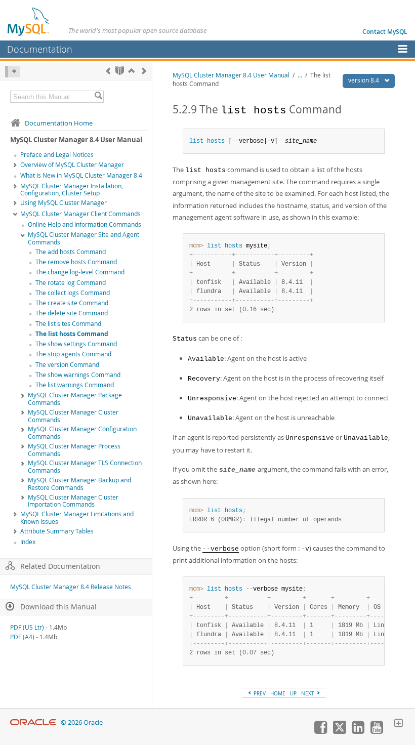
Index (27, 541)
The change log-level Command (79, 272)
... (300, 75)
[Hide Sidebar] (12, 71)
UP (293, 693)
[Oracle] (33, 722)
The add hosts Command (70, 251)
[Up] (131, 70)
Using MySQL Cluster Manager (63, 202)
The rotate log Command (70, 282)
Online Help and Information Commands (84, 224)
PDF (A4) (22, 637)
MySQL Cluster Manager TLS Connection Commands (85, 467)
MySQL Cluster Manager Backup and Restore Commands (79, 484)
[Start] (119, 70)
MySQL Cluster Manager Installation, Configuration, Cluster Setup (71, 190)
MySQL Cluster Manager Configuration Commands (82, 433)
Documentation (39, 49)
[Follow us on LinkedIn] (358, 731)
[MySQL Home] (29, 21)
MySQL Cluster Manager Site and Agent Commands (83, 238)
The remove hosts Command (76, 262)
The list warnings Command (74, 385)
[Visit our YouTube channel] (376, 731)
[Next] (144, 70)
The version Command (67, 364)
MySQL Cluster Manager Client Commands (80, 214)
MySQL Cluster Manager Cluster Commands (73, 416)
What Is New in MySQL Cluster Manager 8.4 (81, 175)
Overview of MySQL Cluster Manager (72, 164)
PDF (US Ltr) (27, 627)
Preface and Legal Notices (57, 154)
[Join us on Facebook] (320, 731)
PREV (259, 693)
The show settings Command (76, 344)
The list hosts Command (71, 333)
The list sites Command (68, 323)
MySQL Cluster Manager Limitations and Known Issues (77, 518)
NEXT (308, 693)
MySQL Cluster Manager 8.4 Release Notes (70, 587)
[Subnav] (15, 165)
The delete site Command (71, 313)
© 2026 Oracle (82, 722)
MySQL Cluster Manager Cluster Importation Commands (73, 501)
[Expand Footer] (398, 724)
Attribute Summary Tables (57, 531)
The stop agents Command (73, 354)
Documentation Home (59, 123)
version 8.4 (364, 80)
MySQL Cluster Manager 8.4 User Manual (231, 75)
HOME (277, 693)
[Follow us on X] (339, 731)
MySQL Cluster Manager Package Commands (75, 399)
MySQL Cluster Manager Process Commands (74, 450)
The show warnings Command (77, 374)
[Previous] (108, 70)
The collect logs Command (72, 292)
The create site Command (71, 303)
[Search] (98, 96)
